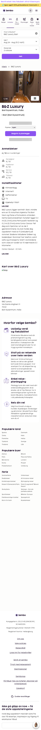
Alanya (4, 454)
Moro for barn (7, 500)
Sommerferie (6, 475)
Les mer (5, 206)
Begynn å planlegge (21, 133)
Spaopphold (25, 497)
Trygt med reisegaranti (20, 664)
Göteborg (24, 466)
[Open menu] (36, 10)
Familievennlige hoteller (10, 497)
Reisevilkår (21, 648)
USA (22, 444)
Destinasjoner (20, 669)
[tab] (3, 22)
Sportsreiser (6, 494)
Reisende (7, 48)
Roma (4, 463)
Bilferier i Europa (26, 494)
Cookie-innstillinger (22, 696)
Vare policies (20, 643)
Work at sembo (20, 660)
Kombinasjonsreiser (9, 481)
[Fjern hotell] (36, 33)
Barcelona (5, 460)
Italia (22, 435)
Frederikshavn (7, 466)
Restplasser (6, 478)
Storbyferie (6, 489)
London (23, 460)
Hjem (4, 67)
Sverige (23, 441)
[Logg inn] (30, 10)
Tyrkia (4, 435)
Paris (3, 457)
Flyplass (8, 127)
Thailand (5, 444)
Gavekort (20, 688)
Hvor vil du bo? (9, 32)
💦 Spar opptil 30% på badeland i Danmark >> (20, 5)
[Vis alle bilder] (35, 98)
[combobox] (19, 34)
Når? (6, 40)
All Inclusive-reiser (27, 478)
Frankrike (5, 438)
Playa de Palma (26, 457)
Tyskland (5, 441)
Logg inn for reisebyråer (20, 653)
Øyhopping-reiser (27, 481)
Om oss (20, 639)
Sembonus (20, 676)
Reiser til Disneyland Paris (10, 484)
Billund (23, 454)
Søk (20, 56)
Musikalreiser (25, 500)
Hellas (23, 438)
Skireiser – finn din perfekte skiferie (27, 490)
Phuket (23, 463)
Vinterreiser (25, 475)
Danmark (24, 432)
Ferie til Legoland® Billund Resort (29, 485)
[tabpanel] (20, 44)
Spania (4, 432)
